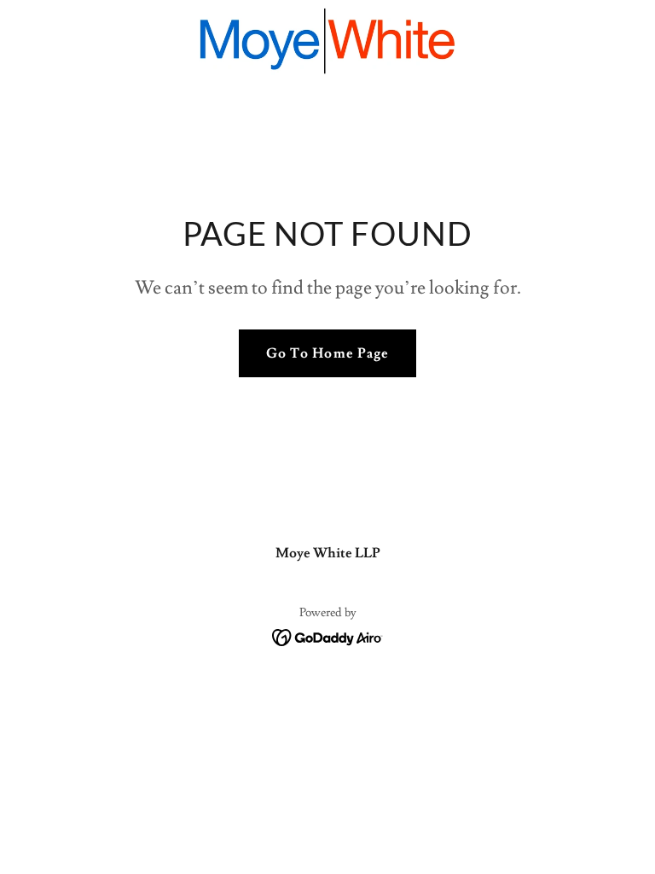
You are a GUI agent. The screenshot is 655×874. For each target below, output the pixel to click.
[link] (328, 41)
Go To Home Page (327, 353)
